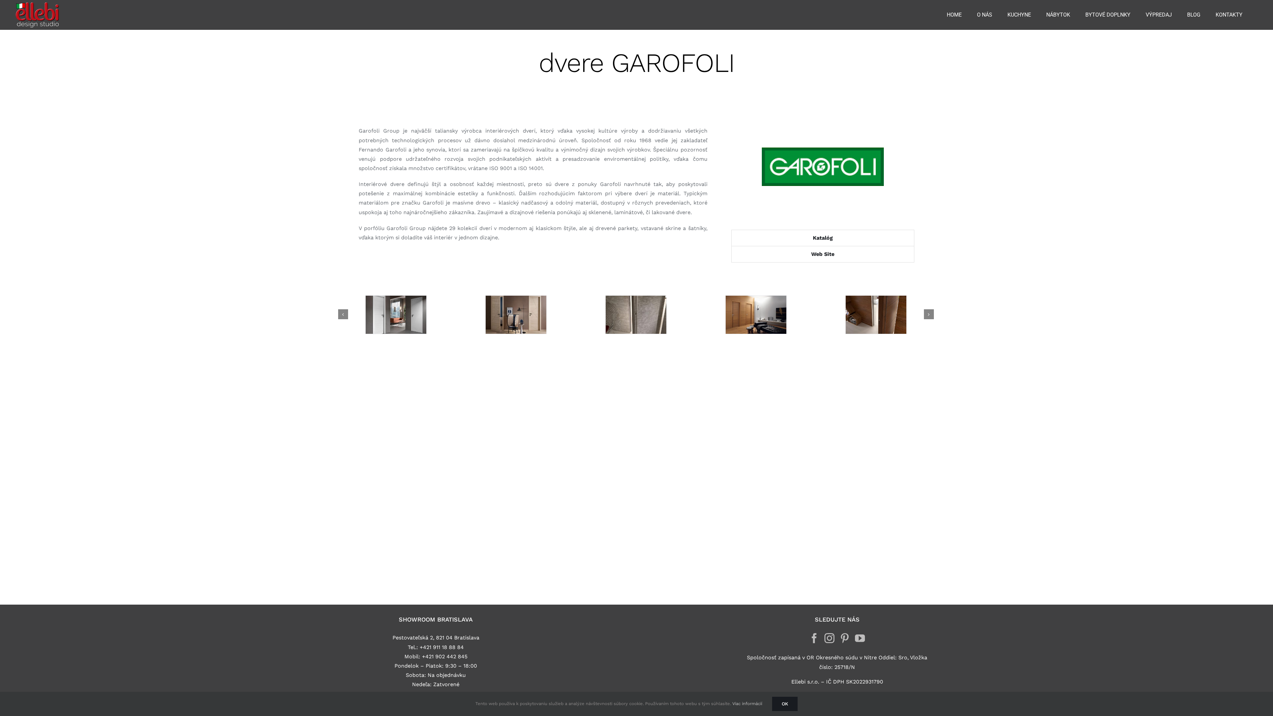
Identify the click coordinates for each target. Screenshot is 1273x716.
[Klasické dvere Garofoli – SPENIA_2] (876, 315)
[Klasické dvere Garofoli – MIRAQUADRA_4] (396, 315)
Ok (785, 703)
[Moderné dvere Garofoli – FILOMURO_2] (756, 315)
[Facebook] (814, 638)
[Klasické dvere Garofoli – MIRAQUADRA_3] (516, 315)
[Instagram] (829, 638)
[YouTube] (860, 638)
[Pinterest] (845, 638)
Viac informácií (747, 703)
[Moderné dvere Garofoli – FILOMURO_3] (636, 315)
